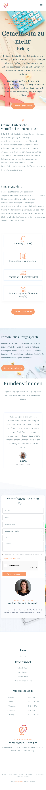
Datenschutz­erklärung (10, 558)
